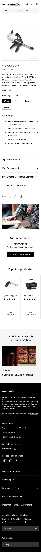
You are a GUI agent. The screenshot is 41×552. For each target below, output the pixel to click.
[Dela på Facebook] (15, 196)
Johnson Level (24, 404)
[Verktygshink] (31, 284)
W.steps (12, 409)
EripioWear (33, 402)
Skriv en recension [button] (20, 255)
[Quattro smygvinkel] (11, 284)
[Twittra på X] (9, 196)
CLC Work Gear (7, 402)
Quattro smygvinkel (11, 295)
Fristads (5, 404)
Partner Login (7, 448)
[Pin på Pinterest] (21, 196)
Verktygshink (28, 295)
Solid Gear (31, 406)
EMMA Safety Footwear (21, 402)
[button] (37, 3)
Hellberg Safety (14, 404)
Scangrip (10, 406)
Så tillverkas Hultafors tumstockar (17, 375)
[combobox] (20, 10)
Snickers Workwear (20, 406)
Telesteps (5, 409)
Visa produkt (11, 314)
